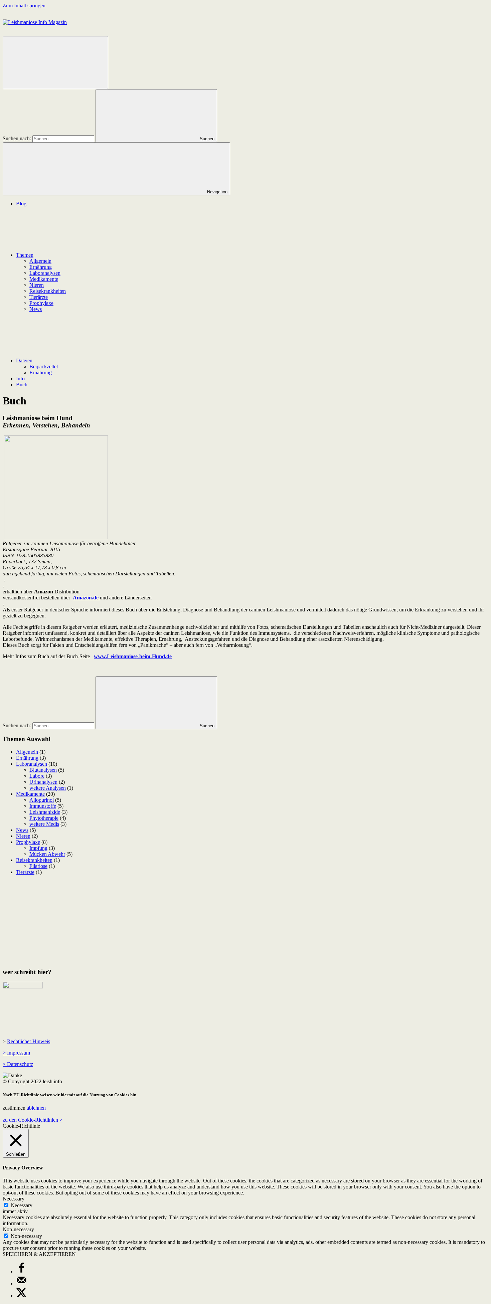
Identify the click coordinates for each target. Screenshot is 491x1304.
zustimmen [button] (14, 1108)
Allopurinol (41, 800)
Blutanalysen (43, 770)
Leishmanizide (44, 812)
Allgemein (40, 261)
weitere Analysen (47, 788)
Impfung (38, 848)
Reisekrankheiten (47, 291)
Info (20, 378)
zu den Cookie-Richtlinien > (32, 1120)
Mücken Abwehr (47, 854)
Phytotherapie (43, 818)
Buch (21, 384)
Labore (36, 776)
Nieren (36, 285)
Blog (21, 203)
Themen (24, 255)
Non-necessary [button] (18, 1229)
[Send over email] (21, 1283)
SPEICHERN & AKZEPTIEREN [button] (39, 1254)
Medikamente (43, 279)
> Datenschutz (18, 1064)
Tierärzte (38, 297)
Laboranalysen (44, 273)
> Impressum (16, 1053)
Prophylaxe (41, 303)
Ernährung (40, 267)
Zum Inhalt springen (24, 5)
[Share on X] (21, 1295)
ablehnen (36, 1108)
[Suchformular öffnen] (55, 62)
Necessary (21, 1205)
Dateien (24, 360)
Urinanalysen (43, 782)
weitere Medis (44, 824)
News (35, 309)
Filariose (38, 866)
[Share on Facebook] (21, 1271)
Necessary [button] (13, 1198)
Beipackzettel (43, 366)
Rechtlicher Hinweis (28, 1041)
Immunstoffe (42, 806)
